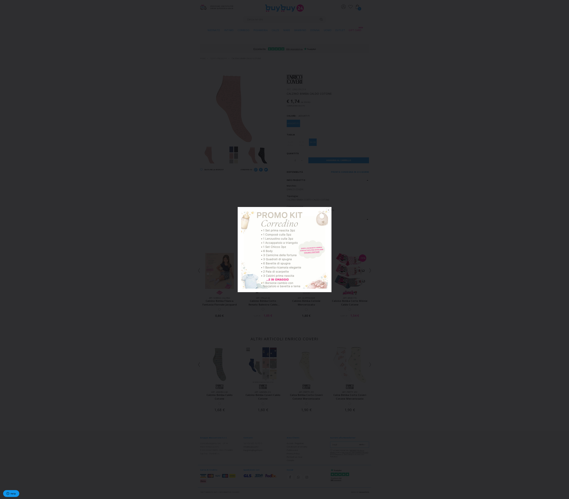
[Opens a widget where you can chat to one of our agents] (11, 494)
